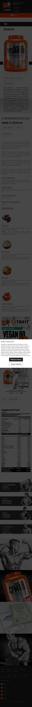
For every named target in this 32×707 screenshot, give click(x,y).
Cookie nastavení (16, 364)
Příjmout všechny (16, 359)
